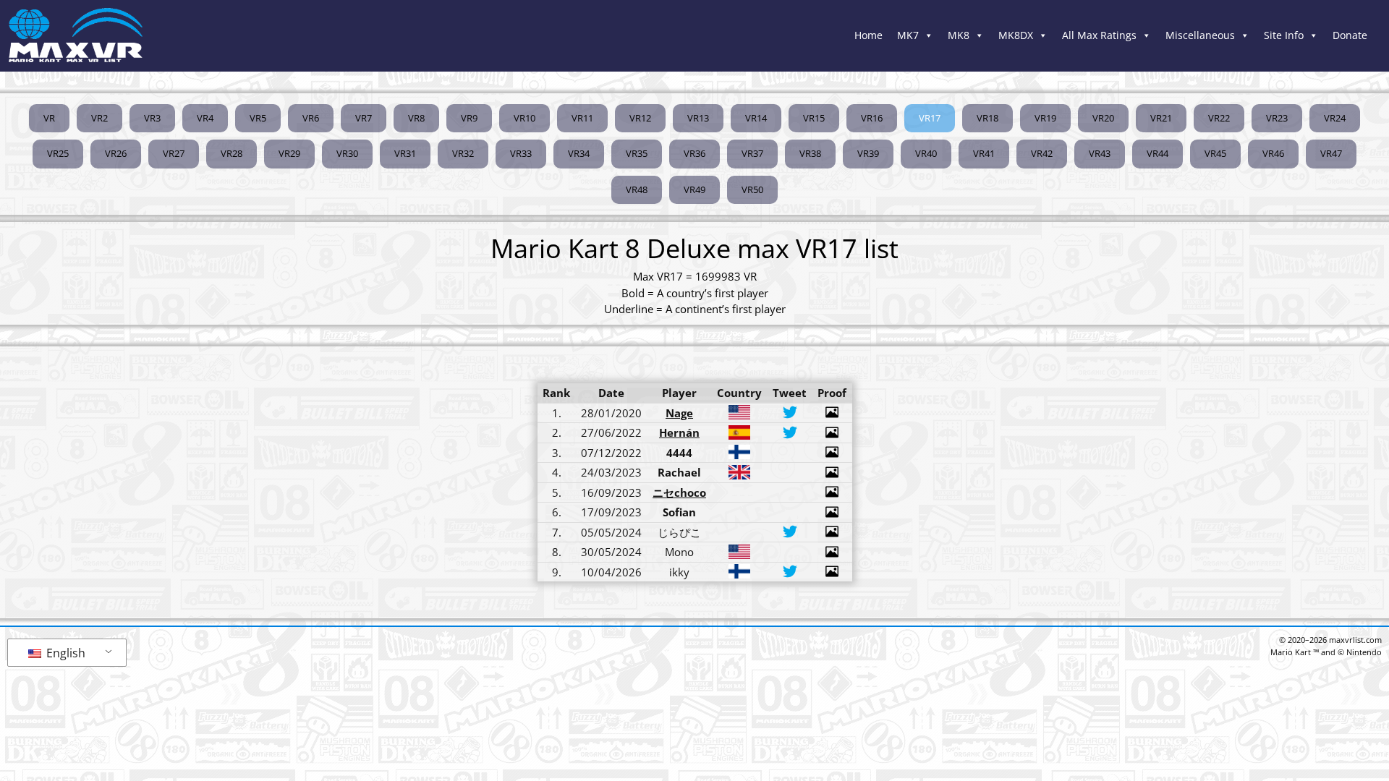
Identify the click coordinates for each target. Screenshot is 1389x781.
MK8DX (1015, 35)
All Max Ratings (1099, 35)
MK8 (958, 35)
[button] (929, 118)
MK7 (908, 35)
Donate (1350, 35)
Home (868, 35)
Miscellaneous (1200, 35)
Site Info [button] (1284, 35)
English (64, 653)
